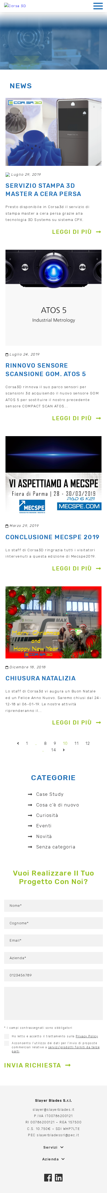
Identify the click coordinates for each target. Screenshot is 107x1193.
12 (88, 743)
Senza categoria (56, 847)
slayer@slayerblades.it (54, 1110)
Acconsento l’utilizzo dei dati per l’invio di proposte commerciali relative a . (56, 1047)
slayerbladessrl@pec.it (58, 1135)
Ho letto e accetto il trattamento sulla (55, 1036)
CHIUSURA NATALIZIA (40, 678)
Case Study (50, 794)
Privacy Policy (87, 1036)
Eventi (44, 825)
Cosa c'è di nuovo (57, 805)
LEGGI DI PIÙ (72, 232)
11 (77, 743)
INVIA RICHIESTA (32, 1065)
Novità (44, 836)
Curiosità (47, 815)
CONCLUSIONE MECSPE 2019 (52, 537)
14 (53, 750)
